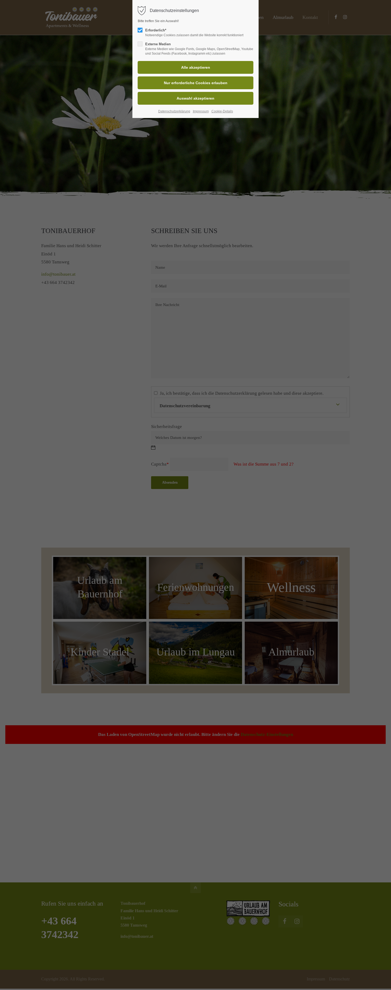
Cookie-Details (222, 111)
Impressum (201, 111)
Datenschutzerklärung (174, 111)
